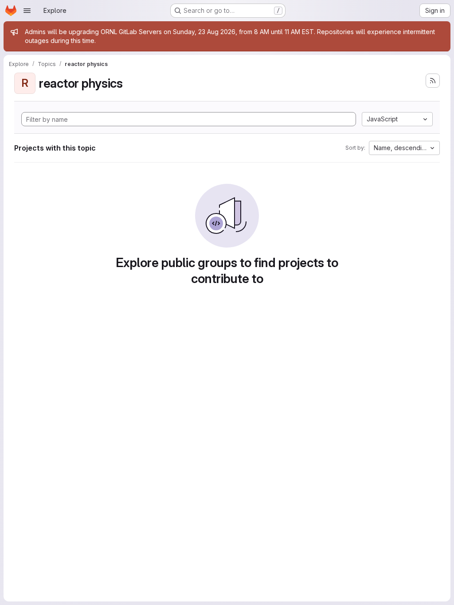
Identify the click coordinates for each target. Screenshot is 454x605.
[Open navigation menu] (27, 11)
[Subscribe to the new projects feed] (433, 81)
